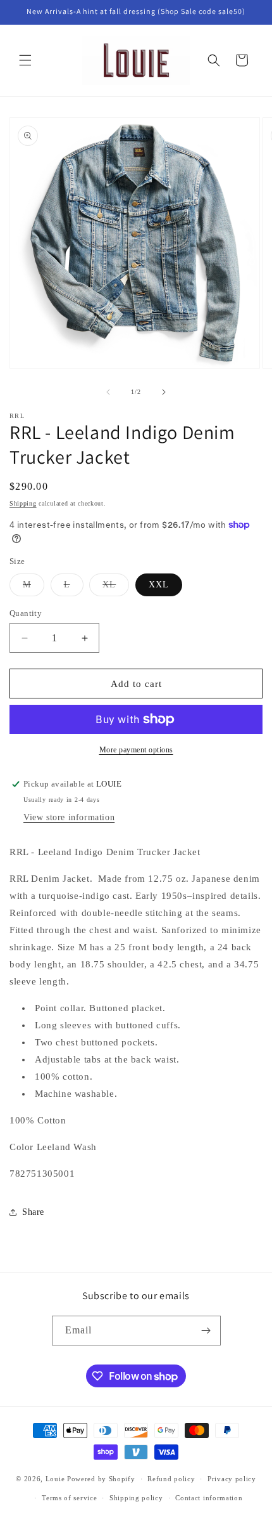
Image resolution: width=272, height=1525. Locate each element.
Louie (55, 1478)
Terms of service (69, 1498)
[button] (25, 60)
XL (115, 587)
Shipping (23, 503)
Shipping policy (136, 1498)
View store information (68, 817)
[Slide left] (108, 392)
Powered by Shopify (101, 1478)
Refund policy (171, 1478)
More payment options (136, 749)
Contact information (208, 1498)
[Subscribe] (206, 1330)
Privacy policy (231, 1478)
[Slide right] (164, 392)
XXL (159, 584)
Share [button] (33, 1212)
